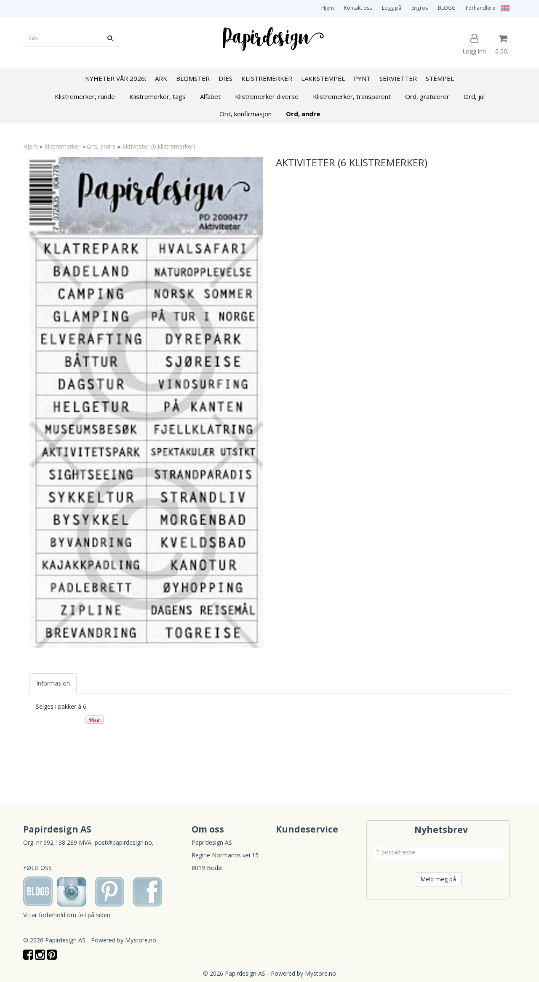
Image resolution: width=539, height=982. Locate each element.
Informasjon (53, 683)
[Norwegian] (503, 8)
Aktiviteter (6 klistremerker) (158, 146)
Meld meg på (438, 879)
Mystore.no (140, 940)
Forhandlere (480, 7)
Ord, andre (101, 146)
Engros (419, 7)
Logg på (391, 7)
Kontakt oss (358, 7)
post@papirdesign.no (123, 842)
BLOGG (447, 7)
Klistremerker (62, 146)
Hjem (327, 7)
